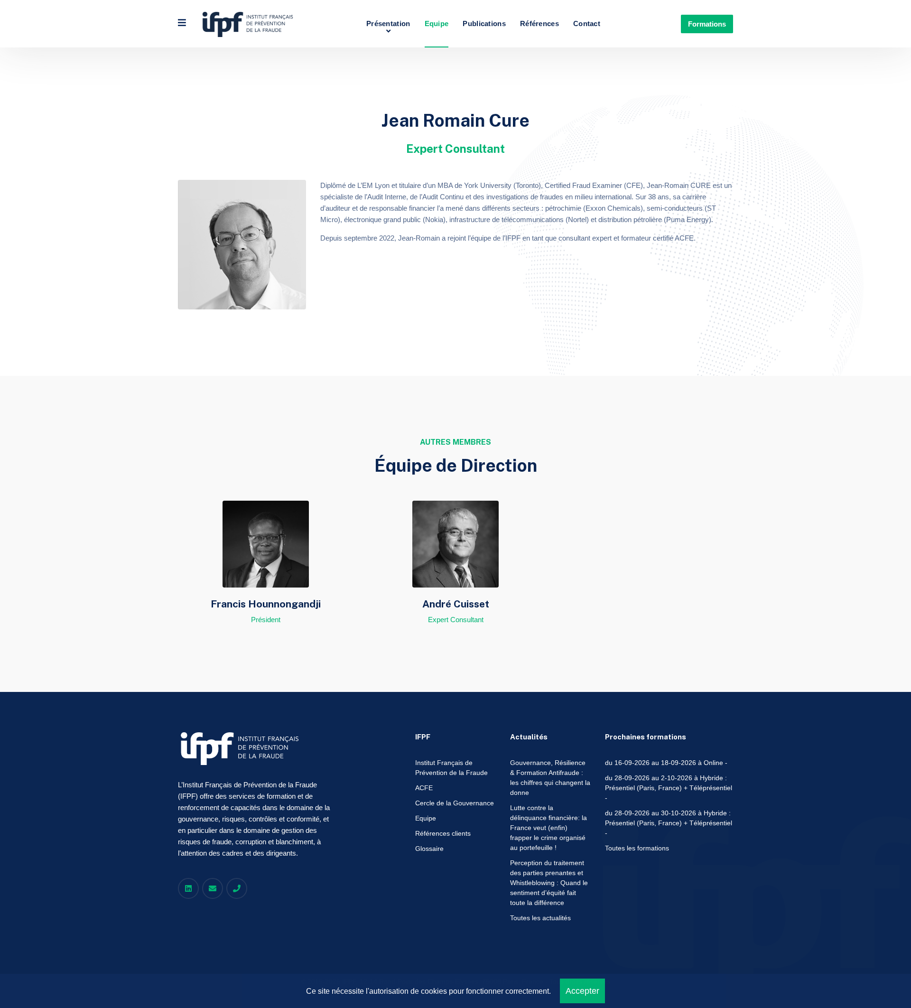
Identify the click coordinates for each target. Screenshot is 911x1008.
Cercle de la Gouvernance (454, 803)
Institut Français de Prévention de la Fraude (451, 767)
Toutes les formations (637, 848)
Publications (484, 23)
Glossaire (429, 848)
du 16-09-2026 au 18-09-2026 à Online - (666, 762)
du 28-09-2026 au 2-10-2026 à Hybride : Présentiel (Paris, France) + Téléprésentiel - (668, 788)
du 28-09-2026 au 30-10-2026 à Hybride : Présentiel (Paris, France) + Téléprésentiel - (668, 823)
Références (539, 23)
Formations (707, 24)
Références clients (443, 833)
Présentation (388, 23)
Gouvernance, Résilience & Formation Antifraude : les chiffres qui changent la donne (550, 777)
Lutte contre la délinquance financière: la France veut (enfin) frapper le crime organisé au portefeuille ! (548, 827)
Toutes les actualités (540, 918)
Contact (586, 23)
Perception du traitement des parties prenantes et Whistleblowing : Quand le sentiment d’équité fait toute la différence (549, 882)
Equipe (437, 23)
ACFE (424, 788)
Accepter (582, 991)
